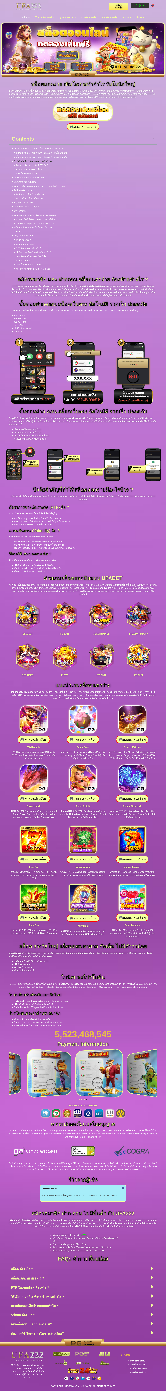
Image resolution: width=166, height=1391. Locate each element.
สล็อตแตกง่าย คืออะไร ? (27, 244)
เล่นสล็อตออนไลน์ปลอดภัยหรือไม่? (32, 256)
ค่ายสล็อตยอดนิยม (138, 1372)
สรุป (18, 231)
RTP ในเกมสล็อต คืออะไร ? (28, 248)
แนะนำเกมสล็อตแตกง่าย (25, 182)
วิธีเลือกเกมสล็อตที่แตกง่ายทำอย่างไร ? (33, 252)
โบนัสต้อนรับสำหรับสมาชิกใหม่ (30, 194)
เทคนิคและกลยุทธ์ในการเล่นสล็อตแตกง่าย (35, 223)
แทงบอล (127, 17)
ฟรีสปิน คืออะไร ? (24, 260)
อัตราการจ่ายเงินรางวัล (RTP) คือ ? (32, 165)
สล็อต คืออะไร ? (23, 240)
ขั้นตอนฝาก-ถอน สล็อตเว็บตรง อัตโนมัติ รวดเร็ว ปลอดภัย (41, 153)
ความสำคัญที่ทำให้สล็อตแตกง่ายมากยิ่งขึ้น (35, 219)
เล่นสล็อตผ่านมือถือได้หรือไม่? (29, 265)
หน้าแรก (26, 17)
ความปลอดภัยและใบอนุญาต (27, 207)
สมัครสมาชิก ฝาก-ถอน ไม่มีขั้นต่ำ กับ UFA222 (35, 227)
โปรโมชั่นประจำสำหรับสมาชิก (30, 198)
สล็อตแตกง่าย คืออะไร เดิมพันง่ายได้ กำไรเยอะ (35, 215)
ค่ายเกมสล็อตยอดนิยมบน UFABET (30, 178)
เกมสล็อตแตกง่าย (110, 17)
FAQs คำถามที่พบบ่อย (24, 236)
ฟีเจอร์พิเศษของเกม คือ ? (27, 173)
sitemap (140, 17)
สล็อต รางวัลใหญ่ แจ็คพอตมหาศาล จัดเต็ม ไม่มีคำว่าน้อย (39, 186)
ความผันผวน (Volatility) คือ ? (29, 169)
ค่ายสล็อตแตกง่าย (89, 17)
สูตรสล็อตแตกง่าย (67, 17)
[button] (153, 139)
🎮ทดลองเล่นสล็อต (83, 127)
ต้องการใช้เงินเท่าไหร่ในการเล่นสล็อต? (33, 269)
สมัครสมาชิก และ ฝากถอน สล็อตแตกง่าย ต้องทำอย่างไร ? (40, 149)
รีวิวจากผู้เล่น (20, 211)
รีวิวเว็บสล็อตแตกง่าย (44, 17)
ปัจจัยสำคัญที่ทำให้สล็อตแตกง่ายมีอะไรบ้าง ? (34, 161)
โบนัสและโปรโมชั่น (23, 190)
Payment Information (23, 202)
